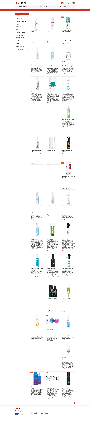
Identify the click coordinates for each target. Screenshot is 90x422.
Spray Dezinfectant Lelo (51, 150)
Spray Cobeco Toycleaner (51, 268)
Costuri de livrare (34, 412)
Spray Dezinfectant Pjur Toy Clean (37, 268)
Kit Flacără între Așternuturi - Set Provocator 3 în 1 (52, 329)
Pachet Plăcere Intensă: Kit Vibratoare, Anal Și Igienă (67, 31)
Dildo (17, 27)
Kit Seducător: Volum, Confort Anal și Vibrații (68, 177)
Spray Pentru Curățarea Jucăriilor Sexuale (68, 61)
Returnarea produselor (45, 414)
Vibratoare (18, 23)
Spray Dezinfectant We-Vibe (36, 386)
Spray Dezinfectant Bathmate (52, 298)
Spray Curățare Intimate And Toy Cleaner (36, 237)
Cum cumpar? (68, 0)
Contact (73, 0)
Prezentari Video (19, 45)
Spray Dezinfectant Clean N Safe (68, 205)
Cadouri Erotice (19, 35)
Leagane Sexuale (19, 40)
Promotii (17, 43)
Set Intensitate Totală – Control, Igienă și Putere (52, 386)
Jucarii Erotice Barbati (21, 21)
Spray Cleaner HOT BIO (35, 328)
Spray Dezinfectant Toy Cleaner (67, 386)
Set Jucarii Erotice (20, 37)
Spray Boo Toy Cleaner (66, 298)
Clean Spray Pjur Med (66, 328)
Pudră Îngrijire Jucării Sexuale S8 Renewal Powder (52, 91)
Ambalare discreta (34, 413)
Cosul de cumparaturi (44, 413)
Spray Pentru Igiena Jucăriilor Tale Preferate (37, 91)
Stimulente (40, 10)
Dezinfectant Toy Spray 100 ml (36, 205)
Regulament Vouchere (45, 409)
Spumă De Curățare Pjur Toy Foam (53, 205)
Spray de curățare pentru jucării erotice (52, 61)
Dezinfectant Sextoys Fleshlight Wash (68, 119)
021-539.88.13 (18, 0)
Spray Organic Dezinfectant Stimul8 (36, 31)
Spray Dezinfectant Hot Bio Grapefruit (67, 357)
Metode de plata (33, 411)
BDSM (17, 29)
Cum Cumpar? (33, 409)
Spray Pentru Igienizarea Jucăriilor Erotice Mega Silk (68, 269)
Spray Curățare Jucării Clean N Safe (67, 91)
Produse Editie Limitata (20, 46)
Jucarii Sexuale (33, 10)
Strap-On (18, 34)
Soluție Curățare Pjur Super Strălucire (67, 151)
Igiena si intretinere (20, 12)
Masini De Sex (18, 38)
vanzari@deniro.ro (21, 411)
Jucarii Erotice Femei (20, 32)
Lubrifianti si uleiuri (20, 24)
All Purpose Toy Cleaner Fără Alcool (36, 151)
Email (24, 0)
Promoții (57, 10)
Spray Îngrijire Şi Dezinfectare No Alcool (37, 61)
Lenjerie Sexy (18, 26)
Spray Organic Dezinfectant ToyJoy (51, 31)
